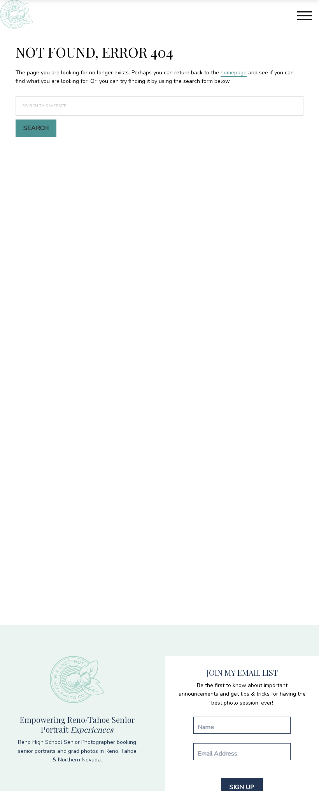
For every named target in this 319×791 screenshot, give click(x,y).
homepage (234, 72)
